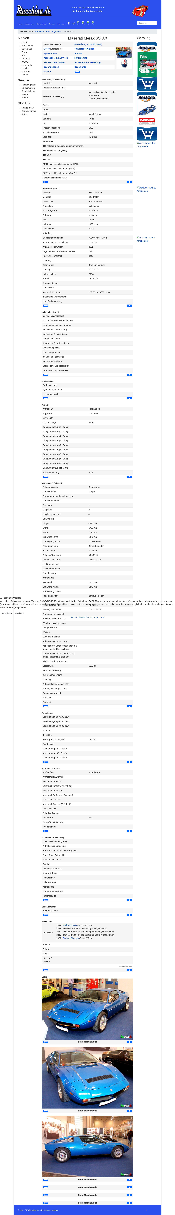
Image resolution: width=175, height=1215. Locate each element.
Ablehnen (19, 613)
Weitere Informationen (81, 617)
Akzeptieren (7, 613)
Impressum (99, 617)
